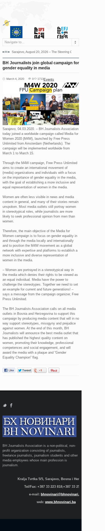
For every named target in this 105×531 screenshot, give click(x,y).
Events (49, 79)
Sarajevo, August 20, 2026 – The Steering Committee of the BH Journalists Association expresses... (41, 52)
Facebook (11, 405)
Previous (3, 52)
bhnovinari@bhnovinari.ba (62, 494)
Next (8, 52)
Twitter (5, 405)
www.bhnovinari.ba (60, 502)
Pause (6, 52)
